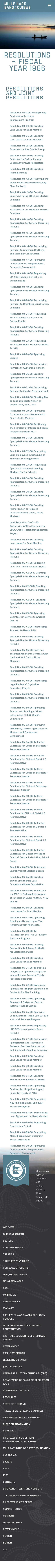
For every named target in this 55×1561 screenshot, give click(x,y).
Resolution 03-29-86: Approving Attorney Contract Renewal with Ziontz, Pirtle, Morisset (27, 414)
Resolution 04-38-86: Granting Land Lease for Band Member (26, 541)
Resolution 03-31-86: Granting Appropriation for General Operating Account (29, 441)
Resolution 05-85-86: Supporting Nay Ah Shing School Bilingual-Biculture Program (28, 1102)
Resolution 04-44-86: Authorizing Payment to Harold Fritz (28, 628)
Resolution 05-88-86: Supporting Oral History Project (28, 1124)
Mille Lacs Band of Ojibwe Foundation (26, 1448)
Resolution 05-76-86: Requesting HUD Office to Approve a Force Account (28, 1029)
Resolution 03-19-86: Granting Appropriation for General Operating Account (29, 290)
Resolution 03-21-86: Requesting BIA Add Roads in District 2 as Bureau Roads (28, 317)
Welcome (8, 1227)
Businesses (10, 1455)
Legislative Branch (15, 1360)
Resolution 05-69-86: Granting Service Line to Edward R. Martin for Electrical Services (27, 948)
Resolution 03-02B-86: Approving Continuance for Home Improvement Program (28, 116)
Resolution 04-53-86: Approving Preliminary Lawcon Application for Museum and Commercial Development (29, 730)
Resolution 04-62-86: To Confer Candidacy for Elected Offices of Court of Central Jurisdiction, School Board (29, 855)
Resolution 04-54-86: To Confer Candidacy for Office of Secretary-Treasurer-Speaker (28, 745)
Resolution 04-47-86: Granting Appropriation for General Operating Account (29, 670)
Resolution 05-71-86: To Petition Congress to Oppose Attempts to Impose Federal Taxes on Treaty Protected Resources (28, 973)
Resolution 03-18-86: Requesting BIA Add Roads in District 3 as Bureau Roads (28, 276)
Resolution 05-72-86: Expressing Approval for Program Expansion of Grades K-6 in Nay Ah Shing (29, 988)
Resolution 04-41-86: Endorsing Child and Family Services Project (28, 564)
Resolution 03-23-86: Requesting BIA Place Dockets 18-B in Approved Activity (29, 344)
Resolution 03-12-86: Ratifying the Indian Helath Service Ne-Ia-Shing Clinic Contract (29, 182)
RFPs (6, 1468)
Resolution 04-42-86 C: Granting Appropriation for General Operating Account (29, 603)
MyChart (8, 1308)
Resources (9, 1397)
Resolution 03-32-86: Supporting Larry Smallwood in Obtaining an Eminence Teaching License (28, 454)
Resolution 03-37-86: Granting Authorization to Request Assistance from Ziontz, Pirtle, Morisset (26, 510)
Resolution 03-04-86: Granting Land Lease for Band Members (26, 137)
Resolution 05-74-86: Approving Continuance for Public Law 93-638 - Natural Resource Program (29, 1015)
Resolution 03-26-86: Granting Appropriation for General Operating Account (29, 377)
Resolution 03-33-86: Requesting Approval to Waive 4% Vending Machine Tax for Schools (28, 468)
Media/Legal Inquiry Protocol (21, 1417)
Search (7, 1536)
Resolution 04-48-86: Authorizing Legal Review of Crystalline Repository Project (28, 684)
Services (8, 1431)
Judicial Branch (12, 1366)
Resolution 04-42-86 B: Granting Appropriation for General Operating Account (29, 589)
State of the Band (14, 1404)
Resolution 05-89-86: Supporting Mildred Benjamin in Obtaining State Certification (28, 1135)
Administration (12, 1509)
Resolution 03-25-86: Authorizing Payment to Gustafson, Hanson (28, 366)
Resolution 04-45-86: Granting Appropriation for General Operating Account (29, 640)
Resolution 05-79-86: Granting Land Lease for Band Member (26, 1058)
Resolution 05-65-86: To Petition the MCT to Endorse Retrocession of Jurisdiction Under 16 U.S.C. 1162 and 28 (29, 896)
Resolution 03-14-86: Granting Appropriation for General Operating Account (29, 222)
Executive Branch (14, 1353)
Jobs (5, 1475)
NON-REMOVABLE (13, 1281)
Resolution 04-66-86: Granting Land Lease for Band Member (26, 909)
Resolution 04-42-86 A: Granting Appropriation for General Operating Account (29, 576)
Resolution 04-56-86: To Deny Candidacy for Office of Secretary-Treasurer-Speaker (28, 772)
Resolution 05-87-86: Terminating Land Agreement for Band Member (28, 1114)
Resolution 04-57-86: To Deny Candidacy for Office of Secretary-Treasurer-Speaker (28, 786)
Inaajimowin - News (15, 1274)
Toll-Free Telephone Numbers (22, 1495)
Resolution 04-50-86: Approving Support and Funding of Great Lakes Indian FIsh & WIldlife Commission (27, 713)
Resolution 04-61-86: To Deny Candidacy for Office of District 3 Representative (28, 840)
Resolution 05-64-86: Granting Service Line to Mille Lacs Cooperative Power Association (27, 880)
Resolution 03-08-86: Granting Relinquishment (26, 170)
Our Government (13, 1234)
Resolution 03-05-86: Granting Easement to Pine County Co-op (27, 147)
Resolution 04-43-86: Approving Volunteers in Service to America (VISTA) (27, 616)
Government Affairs (16, 1390)
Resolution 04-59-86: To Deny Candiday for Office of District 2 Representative (27, 813)
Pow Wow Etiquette (15, 1268)
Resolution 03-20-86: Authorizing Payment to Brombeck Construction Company (29, 303)
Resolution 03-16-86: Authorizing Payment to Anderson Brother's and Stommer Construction (28, 249)
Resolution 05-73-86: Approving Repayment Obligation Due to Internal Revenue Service (27, 1002)
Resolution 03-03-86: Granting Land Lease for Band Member (26, 127)
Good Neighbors (13, 1247)
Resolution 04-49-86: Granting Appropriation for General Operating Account (29, 697)
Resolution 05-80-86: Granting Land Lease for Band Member (26, 1067)
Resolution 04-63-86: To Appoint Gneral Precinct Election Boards (28, 869)
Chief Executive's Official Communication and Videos (19, 1439)
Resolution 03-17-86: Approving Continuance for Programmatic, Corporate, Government (27, 263)
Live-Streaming (12, 1522)
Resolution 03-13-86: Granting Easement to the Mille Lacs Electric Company (29, 195)
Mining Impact (11, 1301)
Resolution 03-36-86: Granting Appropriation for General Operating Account (29, 495)
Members (8, 1515)
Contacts (9, 1482)
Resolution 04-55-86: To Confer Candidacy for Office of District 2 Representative (28, 759)
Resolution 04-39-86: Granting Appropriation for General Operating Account (29, 552)
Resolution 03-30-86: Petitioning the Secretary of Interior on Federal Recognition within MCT (29, 427)
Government (11, 1346)
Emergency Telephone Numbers (22, 1488)
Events (7, 1461)
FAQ (5, 1288)
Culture (8, 1241)
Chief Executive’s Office (17, 1502)
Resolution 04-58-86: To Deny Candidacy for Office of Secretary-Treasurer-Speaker (28, 799)
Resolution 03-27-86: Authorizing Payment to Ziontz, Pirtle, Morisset (29, 389)
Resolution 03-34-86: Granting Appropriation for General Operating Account (29, 481)
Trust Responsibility (16, 1261)
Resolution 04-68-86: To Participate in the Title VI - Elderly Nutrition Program (28, 934)
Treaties (8, 1254)
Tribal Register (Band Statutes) (23, 1411)
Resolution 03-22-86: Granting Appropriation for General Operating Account (29, 330)
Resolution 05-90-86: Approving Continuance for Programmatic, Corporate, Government (27, 1149)
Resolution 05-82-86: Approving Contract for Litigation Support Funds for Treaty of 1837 (27, 1089)
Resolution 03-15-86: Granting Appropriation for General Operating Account (29, 236)
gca (5, 1549)
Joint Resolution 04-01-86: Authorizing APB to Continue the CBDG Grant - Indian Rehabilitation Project (29, 527)
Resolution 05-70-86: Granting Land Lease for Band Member (26, 959)
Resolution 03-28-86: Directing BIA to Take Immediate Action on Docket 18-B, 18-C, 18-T (29, 400)
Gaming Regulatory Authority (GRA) (25, 1373)
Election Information (16, 1424)
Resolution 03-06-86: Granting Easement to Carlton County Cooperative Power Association (27, 159)
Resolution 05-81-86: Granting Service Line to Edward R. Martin (27, 1077)
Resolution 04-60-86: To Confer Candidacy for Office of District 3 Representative (28, 826)
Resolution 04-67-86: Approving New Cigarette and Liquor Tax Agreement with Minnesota (27, 921)
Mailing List (10, 1295)
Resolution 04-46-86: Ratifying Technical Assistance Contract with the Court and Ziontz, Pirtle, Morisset (29, 655)
